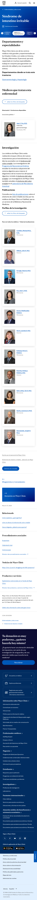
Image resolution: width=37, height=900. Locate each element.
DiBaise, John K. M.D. (23, 250)
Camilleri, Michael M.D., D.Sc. (24, 232)
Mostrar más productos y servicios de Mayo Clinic (17, 588)
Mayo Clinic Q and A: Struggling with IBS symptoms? (18, 567)
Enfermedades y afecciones (12, 9)
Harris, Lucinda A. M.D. (24, 330)
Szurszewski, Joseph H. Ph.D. (24, 432)
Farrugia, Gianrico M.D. (24, 270)
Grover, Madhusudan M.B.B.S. (23, 312)
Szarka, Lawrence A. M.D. (24, 411)
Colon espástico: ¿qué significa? (12, 518)
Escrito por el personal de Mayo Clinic (14, 455)
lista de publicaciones (20, 194)
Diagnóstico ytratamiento (6, 33)
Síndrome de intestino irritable (13, 624)
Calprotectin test (7, 545)
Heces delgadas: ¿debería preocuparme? (14, 527)
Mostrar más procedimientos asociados (14, 554)
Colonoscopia (6, 550)
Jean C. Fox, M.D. (22, 123)
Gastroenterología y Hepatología (14, 79)
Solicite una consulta (10, 468)
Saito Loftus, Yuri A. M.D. (24, 390)
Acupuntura (5, 540)
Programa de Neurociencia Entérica (15, 166)
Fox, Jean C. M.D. (22, 290)
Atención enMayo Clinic (30, 33)
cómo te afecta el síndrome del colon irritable (16, 522)
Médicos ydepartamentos (18, 33)
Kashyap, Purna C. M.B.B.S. (22, 352)
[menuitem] (18, 33)
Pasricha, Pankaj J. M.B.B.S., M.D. (22, 372)
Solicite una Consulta (11, 26)
